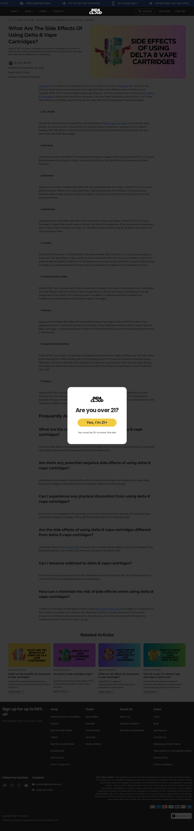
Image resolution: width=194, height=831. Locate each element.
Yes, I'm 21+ (97, 422)
